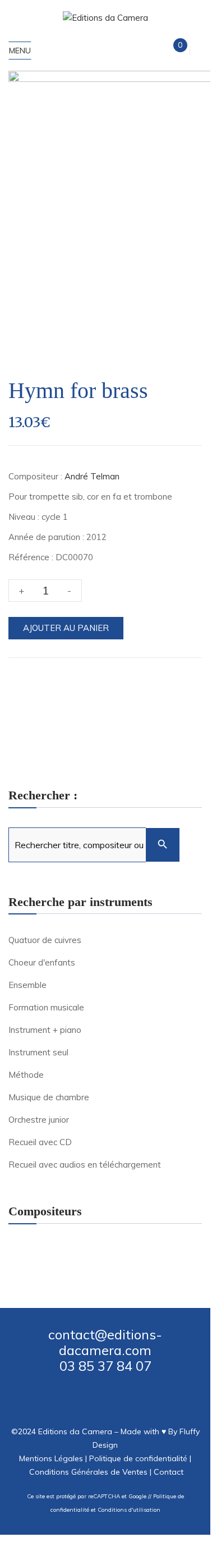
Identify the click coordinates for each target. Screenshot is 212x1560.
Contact (168, 1472)
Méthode (26, 1074)
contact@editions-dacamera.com (105, 1342)
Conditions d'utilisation (129, 1509)
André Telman (91, 476)
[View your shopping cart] (171, 50)
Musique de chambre (48, 1097)
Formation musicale (46, 1007)
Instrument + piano (44, 1029)
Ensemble (27, 985)
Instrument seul (38, 1052)
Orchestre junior (38, 1119)
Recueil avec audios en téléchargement (84, 1164)
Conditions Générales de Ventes (88, 1472)
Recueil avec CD (40, 1142)
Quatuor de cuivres (44, 940)
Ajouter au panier (66, 628)
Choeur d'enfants (41, 962)
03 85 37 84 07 (105, 1365)
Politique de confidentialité (138, 1458)
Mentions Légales (51, 1458)
